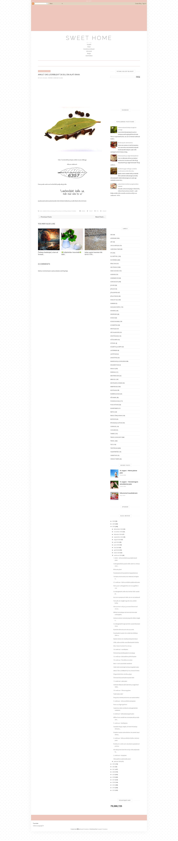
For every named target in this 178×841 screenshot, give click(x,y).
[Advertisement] (89, 18)
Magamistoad (114, 365)
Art (111, 242)
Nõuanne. (113, 397)
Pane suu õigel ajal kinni (120, 704)
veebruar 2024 (118, 555)
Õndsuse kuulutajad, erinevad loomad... (48, 253)
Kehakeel (113, 310)
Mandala (113, 372)
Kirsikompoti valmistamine (125, 143)
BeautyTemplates (84, 829)
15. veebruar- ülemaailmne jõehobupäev (124, 656)
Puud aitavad (114, 405)
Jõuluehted (113, 292)
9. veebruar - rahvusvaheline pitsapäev (124, 701)
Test (111, 444)
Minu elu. (113, 379)
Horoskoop (114, 281)
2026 (113, 521)
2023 (113, 764)
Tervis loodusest (115, 437)
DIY (111, 253)
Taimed (112, 433)
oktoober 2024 (118, 534)
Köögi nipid (113, 339)
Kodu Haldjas (43, 78)
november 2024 (118, 532)
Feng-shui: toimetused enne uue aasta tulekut (126, 697)
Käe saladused (115, 332)
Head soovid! (114, 271)
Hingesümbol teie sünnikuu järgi (122, 674)
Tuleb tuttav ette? (118, 694)
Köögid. (112, 343)
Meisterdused (114, 376)
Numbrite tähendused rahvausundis (123, 629)
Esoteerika (113, 260)
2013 (113, 790)
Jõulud (112, 289)
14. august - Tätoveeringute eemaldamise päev (129, 483)
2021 (113, 769)
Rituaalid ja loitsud (61, 211)
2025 (113, 524)
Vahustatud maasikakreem (128, 493)
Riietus (112, 412)
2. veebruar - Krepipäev (120, 755)
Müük (89, 47)
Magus (89, 53)
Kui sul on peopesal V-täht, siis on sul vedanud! (126, 597)
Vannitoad (113, 455)
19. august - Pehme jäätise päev (128, 472)
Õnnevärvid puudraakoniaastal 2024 (123, 677)
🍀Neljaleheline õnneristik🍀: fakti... (71, 253)
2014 (113, 787)
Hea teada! (113, 267)
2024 (113, 526)
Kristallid (113, 329)
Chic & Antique (114, 245)
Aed (111, 234)
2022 (113, 767)
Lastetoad (113, 354)
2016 (113, 782)
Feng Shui (113, 263)
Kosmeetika (114, 325)
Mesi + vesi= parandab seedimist (122, 663)
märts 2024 (117, 552)
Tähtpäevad (114, 448)
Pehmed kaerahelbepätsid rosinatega (124, 653)
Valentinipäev (114, 452)
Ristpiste (113, 419)
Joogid (112, 285)
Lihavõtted (113, 357)
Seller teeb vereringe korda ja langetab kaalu (126, 667)
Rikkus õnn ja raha (44, 71)
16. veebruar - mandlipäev (120, 649)
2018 (113, 777)
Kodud (112, 318)
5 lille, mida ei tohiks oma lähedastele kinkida (126, 642)
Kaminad (113, 303)
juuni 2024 (117, 545)
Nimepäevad (114, 386)
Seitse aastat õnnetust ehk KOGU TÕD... (93, 253)
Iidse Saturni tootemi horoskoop (122, 646)
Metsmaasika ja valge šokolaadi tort (128, 156)
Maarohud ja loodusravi (118, 361)
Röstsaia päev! (117, 569)
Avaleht (89, 44)
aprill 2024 (117, 550)
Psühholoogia (115, 401)
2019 (113, 774)
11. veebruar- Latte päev (120, 681)
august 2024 (117, 539)
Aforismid (89, 51)
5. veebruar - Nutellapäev (120, 723)
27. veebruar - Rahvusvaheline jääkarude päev (126, 582)
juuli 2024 (116, 542)
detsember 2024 (118, 529)
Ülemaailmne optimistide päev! (122, 759)
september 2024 (118, 537)
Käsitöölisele (114, 336)
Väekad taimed (71, 211)
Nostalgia (113, 390)
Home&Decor (114, 278)
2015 (113, 785)
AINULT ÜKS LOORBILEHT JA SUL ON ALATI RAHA (126, 670)
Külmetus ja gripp (115, 347)
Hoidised (113, 274)
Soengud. (113, 426)
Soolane (113, 430)
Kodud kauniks (115, 321)
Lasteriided (113, 350)
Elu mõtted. (114, 256)
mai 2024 (116, 547)
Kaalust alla (114, 300)
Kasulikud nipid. (115, 307)
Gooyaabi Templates (102, 829)
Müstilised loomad (116, 383)
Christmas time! (115, 249)
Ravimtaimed (114, 408)
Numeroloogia (115, 394)
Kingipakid (113, 314)
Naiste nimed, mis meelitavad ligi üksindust (125, 639)
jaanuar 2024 (117, 761)
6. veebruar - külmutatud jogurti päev (123, 714)
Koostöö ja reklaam (89, 49)
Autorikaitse (89, 55)
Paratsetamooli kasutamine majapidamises (125, 573)
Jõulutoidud (114, 296)
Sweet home (89, 38)
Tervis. (112, 441)
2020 (113, 772)
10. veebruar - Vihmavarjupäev (122, 690)
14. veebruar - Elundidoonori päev (122, 660)
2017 (113, 780)
